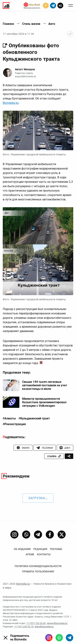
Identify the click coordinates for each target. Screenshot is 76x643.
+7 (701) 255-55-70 (24, 626)
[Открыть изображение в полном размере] (38, 130)
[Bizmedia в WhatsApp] (59, 637)
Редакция (40, 549)
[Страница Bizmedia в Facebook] (50, 534)
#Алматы (9, 418)
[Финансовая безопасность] (32, 5)
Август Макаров (25, 69)
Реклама (56, 549)
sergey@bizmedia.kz (57, 623)
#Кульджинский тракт (34, 418)
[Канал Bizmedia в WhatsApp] (26, 534)
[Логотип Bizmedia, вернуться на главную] (6, 5)
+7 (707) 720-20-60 (36, 623)
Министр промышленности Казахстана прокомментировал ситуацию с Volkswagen (44, 402)
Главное (8, 24)
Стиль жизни (31, 24)
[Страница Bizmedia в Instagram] (14, 534)
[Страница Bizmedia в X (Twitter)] (62, 534)
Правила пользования (38, 571)
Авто (51, 24)
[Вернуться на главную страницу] (70, 34)
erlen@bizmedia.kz (44, 626)
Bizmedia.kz (11, 103)
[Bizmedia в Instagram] (49, 637)
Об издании (22, 549)
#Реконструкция (14, 424)
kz (60, 5)
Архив (30, 554)
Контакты (44, 554)
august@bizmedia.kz (25, 76)
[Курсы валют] (46, 5)
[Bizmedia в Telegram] (69, 637)
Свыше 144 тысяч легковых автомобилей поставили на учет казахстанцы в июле (44, 385)
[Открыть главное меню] (70, 5)
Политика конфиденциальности (38, 566)
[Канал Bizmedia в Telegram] (38, 534)
